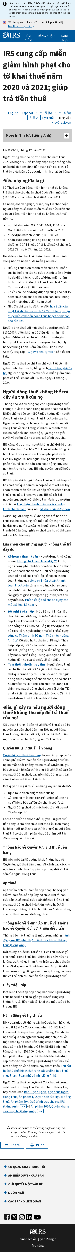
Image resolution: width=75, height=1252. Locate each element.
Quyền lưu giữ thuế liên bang (22, 755)
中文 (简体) (44, 113)
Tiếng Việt (64, 118)
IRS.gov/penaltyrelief (40, 352)
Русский (48, 118)
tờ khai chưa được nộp (55, 509)
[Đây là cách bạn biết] (37, 24)
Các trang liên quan (24, 1201)
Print (40, 1145)
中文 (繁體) (63, 113)
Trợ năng (37, 1246)
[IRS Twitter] (14, 1216)
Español (27, 113)
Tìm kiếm (28, 36)
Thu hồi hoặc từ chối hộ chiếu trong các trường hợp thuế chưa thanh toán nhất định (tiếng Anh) (37, 1071)
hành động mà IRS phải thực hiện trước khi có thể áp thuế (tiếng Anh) (36, 940)
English (13, 113)
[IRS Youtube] (37, 1216)
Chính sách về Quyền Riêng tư (37, 1239)
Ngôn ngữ (16, 1193)
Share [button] (15, 1145)
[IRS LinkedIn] (29, 1216)
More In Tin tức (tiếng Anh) (28, 135)
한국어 (34, 118)
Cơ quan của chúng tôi (26, 1167)
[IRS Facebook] (7, 1216)
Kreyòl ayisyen (61, 122)
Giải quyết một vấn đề (25, 1184)
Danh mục (65, 36)
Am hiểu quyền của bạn (26, 1175)
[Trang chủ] (11, 35)
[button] (46, 36)
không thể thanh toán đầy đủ (37, 561)
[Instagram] (22, 1216)
